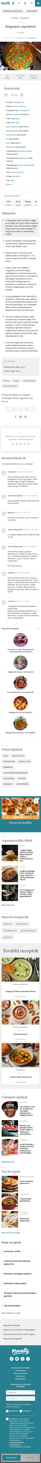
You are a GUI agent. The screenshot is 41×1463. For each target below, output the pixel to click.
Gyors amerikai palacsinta (26, 1182)
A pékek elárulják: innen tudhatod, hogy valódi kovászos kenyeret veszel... (27, 875)
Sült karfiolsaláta (12, 1305)
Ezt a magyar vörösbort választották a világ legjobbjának (27, 893)
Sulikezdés (23, 1102)
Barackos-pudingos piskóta (17, 1273)
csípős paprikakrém (26, 165)
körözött (22, 778)
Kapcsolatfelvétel (20, 1373)
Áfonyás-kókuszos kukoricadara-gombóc (20, 1294)
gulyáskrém (22, 158)
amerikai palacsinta (27, 1177)
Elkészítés (29, 1458)
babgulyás (24, 18)
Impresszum (20, 1376)
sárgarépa (15, 118)
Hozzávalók (11, 1458)
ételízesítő (10, 147)
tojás (12, 180)
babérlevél (11, 135)
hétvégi (6, 381)
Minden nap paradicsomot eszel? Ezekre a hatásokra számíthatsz (26, 1130)
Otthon (23, 886)
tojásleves (8, 784)
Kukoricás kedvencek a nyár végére (19, 1334)
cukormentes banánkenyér (15, 773)
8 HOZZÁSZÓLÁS (31, 38)
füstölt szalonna (19, 106)
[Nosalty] (5, 3)
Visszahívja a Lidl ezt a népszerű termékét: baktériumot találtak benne (27, 1111)
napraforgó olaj (17, 172)
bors (8, 143)
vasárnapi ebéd (29, 381)
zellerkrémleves (22, 924)
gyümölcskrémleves (28, 931)
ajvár (5, 756)
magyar (16, 381)
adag (15, 95)
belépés (21, 464)
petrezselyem (12, 126)
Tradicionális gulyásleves (25, 1200)
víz (11, 184)
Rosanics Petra (20, 1039)
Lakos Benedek (20, 1082)
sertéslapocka (18, 102)
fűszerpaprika (12, 131)
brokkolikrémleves (10, 931)
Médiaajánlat (20, 1379)
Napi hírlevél (13, 1411)
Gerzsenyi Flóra (20, 996)
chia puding (8, 778)
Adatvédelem (20, 1371)
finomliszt (16, 176)
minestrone (7, 924)
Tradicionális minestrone (21, 1077)
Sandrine (20, 33)
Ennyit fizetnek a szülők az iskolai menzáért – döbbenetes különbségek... (27, 1148)
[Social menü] (19, 3)
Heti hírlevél (27, 1411)
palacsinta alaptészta (24, 1213)
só (7, 139)
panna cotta (24, 761)
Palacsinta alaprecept (25, 1220)
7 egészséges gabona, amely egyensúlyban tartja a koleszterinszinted (27, 855)
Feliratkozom (27, 1398)
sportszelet (32, 11)
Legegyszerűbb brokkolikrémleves (20, 991)
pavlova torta (18, 756)
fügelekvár (8, 767)
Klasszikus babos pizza (15, 1283)
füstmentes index (10, 386)
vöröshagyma (24, 110)
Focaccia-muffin (12, 1251)
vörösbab (16, 114)
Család (22, 846)
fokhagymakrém (24, 151)
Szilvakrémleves (20, 1034)
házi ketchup (9, 761)
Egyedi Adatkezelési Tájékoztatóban (16, 1443)
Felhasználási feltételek (20, 1368)
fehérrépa (14, 122)
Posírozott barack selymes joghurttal (17, 1262)
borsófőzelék (22, 784)
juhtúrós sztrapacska (12, 11)
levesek (14, 18)
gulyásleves (7, 937)
